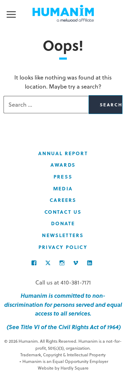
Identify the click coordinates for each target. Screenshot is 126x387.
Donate (63, 223)
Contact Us (63, 211)
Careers (63, 200)
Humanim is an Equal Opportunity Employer (64, 361)
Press (63, 176)
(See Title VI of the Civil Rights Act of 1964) (63, 327)
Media (63, 188)
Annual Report (63, 153)
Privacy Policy (62, 247)
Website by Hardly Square (63, 368)
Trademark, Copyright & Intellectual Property (63, 354)
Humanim (63, 13)
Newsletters (63, 235)
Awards (63, 164)
